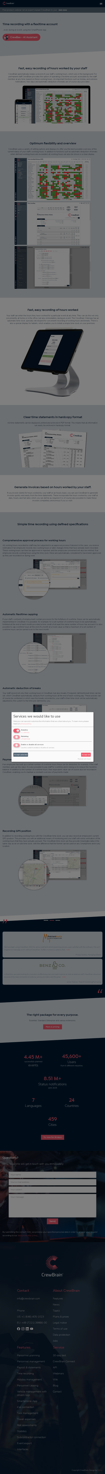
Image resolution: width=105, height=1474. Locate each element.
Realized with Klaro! (84, 759)
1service (25, 732)
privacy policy (25, 724)
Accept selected (20, 754)
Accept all (86, 754)
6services (25, 739)
